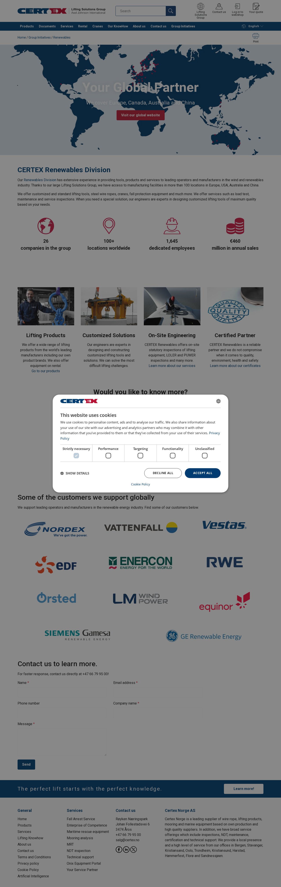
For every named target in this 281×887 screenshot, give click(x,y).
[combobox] (218, 401)
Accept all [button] (202, 473)
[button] (74, 473)
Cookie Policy (140, 484)
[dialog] (140, 444)
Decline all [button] (163, 473)
